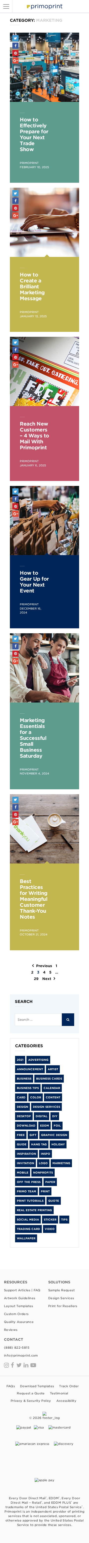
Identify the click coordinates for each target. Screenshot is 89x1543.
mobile (22, 1172)
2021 (20, 1060)
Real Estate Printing (34, 1210)
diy (54, 1116)
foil (57, 1125)
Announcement (30, 1069)
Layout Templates (18, 1306)
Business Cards (49, 1078)
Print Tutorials (30, 1201)
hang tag (39, 1144)
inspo (45, 1154)
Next (46, 979)
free (21, 1135)
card (21, 1097)
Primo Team (26, 1191)
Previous (44, 966)
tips (64, 1219)
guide (21, 1144)
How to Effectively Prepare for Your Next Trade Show (34, 134)
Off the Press (29, 1182)
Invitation (25, 1163)
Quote (53, 1201)
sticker (50, 1219)
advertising (38, 1060)
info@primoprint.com (21, 1355)
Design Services (46, 1107)
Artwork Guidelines (19, 1298)
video (50, 1229)
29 (36, 979)
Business (24, 1078)
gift (32, 1135)
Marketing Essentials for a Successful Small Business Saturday (33, 738)
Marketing (61, 1163)
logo (43, 1163)
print (45, 1191)
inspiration (26, 1154)
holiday (58, 1144)
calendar (52, 1088)
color (35, 1097)
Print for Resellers (62, 1306)
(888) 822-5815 (16, 1347)
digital (41, 1116)
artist (53, 1069)
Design (22, 1107)
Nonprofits (43, 1172)
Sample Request (61, 1290)
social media (28, 1219)
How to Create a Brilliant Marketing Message (32, 286)
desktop (24, 1116)
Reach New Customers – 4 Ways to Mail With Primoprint (34, 436)
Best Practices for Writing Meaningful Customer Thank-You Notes (33, 899)
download (26, 1125)
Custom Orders (16, 1314)
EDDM (44, 1125)
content (53, 1097)
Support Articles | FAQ (22, 1290)
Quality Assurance (19, 1322)
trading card (28, 1229)
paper (50, 1182)
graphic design (54, 1135)
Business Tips (28, 1088)
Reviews (10, 1330)
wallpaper (26, 1238)
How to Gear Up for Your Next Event (34, 582)
